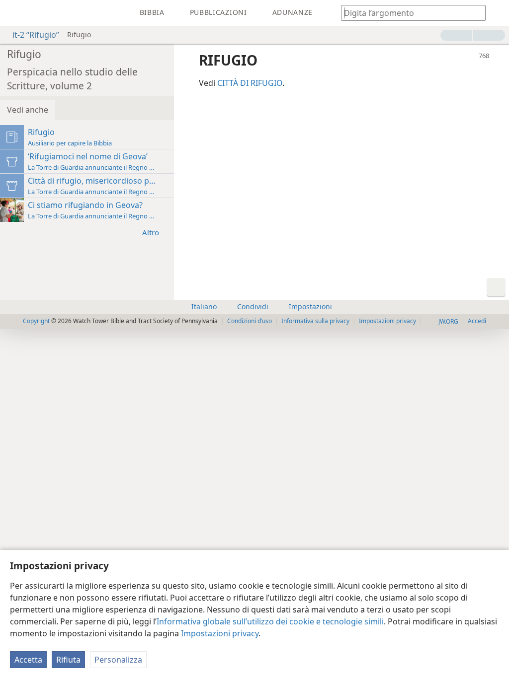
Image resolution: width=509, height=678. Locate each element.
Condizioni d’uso (249, 321)
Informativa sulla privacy (315, 321)
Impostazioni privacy (219, 633)
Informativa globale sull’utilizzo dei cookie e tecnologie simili (270, 621)
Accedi (477, 321)
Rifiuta (68, 659)
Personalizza (118, 659)
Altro (150, 232)
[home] (15, 13)
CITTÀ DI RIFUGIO (249, 82)
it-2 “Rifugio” (35, 34)
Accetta (28, 659)
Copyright (36, 321)
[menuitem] (15, 13)
